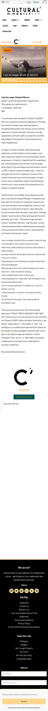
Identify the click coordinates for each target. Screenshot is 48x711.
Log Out (5, 25)
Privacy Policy (24, 623)
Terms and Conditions (24, 620)
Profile (35, 25)
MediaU (24, 644)
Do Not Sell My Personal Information (24, 627)
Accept (24, 701)
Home (4, 20)
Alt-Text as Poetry (24, 655)
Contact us (24, 606)
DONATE (27, 20)
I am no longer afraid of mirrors (20, 75)
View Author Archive (24, 397)
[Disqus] (24, 452)
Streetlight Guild (24, 659)
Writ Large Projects (24, 648)
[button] (26, 80)
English (7, 2)
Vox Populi (24, 652)
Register (36, 2)
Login (29, 2)
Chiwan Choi (6, 31)
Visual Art (7, 50)
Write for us (24, 609)
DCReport (24, 641)
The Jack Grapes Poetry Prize (24, 613)
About (37, 20)
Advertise (24, 602)
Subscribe (24, 616)
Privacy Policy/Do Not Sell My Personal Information (24, 707)
